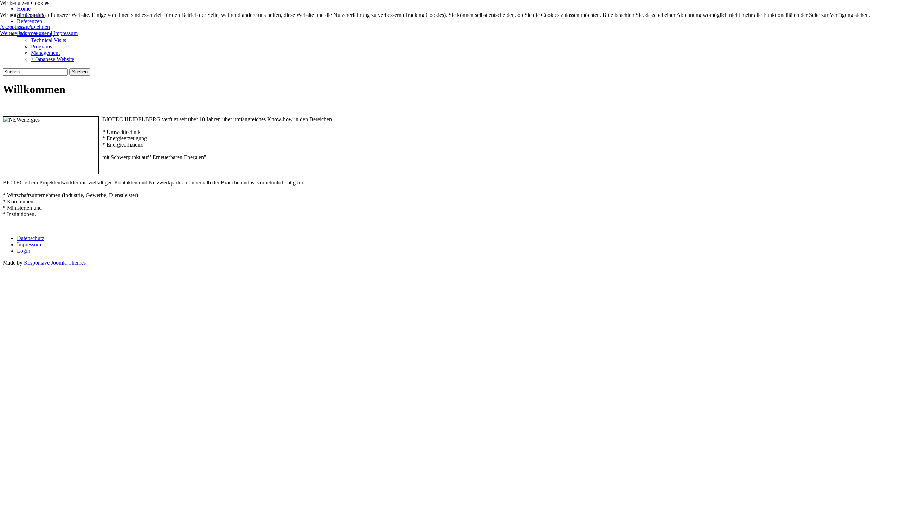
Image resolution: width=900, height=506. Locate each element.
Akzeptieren (13, 27)
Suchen (80, 71)
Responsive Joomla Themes (55, 263)
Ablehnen (39, 27)
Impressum (65, 33)
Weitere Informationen (25, 33)
